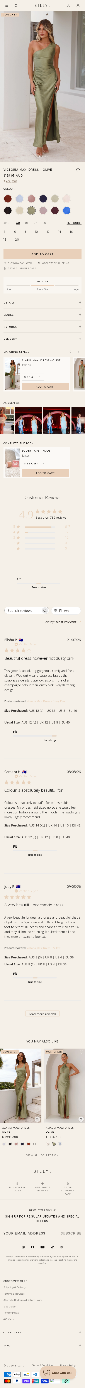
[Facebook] (32, 1247)
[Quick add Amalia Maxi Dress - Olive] (81, 1119)
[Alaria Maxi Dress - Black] (10, 1144)
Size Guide (9, 1306)
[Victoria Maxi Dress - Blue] (19, 198)
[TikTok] (52, 1247)
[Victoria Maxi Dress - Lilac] (43, 210)
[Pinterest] (61, 1247)
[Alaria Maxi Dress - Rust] (29, 1144)
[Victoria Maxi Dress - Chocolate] (55, 210)
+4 (34, 1143)
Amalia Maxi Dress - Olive (61, 1129)
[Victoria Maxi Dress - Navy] (43, 198)
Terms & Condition (42, 1365)
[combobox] (62, 622)
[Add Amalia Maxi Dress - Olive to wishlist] (81, 1052)
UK (35, 222)
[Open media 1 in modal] (42, 86)
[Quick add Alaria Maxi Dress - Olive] (37, 1119)
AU (18, 222)
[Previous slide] (70, 352)
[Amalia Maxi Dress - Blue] (60, 1144)
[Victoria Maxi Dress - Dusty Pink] (31, 198)
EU (44, 222)
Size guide (74, 222)
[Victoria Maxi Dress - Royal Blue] (66, 210)
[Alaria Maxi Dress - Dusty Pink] (16, 1144)
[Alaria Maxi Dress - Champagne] (4, 1144)
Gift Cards (8, 1319)
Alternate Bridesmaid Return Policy (22, 1300)
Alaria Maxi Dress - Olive (41, 360)
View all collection (42, 1155)
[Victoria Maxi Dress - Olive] (31, 210)
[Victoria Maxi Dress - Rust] (7, 198)
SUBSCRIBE (71, 1233)
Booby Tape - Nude (36, 450)
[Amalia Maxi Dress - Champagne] (48, 1144)
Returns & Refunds (13, 1293)
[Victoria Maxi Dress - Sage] (55, 198)
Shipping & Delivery (14, 1287)
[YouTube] (42, 1247)
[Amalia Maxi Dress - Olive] (54, 1144)
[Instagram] (23, 1247)
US (26, 222)
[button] (6, 5)
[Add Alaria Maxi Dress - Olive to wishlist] (38, 1052)
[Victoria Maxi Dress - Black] (7, 210)
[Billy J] (42, 5)
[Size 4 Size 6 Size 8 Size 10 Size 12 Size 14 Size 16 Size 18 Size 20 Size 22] (33, 377)
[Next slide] (78, 352)
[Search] (16, 5)
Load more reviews (42, 1014)
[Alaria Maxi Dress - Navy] (22, 1144)
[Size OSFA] (34, 463)
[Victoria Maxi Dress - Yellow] (19, 210)
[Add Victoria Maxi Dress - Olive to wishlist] (78, 170)
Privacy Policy (11, 1312)
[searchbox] (23, 610)
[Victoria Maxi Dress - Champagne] (66, 198)
